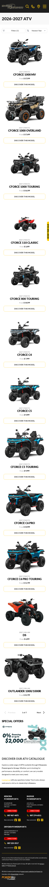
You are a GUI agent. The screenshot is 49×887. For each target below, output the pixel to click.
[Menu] (44, 6)
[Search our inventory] (27, 6)
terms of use (12, 865)
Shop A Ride (14, 874)
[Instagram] (19, 820)
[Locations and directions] (38, 6)
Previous (11, 712)
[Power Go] (22, 878)
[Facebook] (15, 820)
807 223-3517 (13, 843)
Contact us (6, 780)
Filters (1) (15, 30)
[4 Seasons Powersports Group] (12, 6)
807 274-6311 (35, 815)
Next (39, 712)
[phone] (33, 6)
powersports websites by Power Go (31, 871)
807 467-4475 (13, 815)
